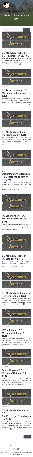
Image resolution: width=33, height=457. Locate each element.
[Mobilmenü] (28, 5)
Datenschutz (20, 445)
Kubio (21, 454)
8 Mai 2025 (5, 49)
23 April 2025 (5, 128)
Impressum (12, 445)
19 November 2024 (6, 366)
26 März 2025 (5, 289)
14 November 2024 (6, 406)
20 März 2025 (5, 326)
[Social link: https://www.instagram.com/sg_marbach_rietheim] (14, 448)
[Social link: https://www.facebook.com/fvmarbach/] (18, 448)
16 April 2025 (5, 167)
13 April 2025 (5, 252)
